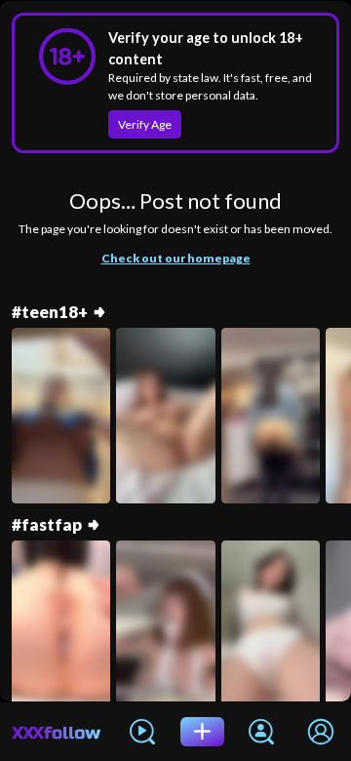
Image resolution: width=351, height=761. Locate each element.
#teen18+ (50, 312)
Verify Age (145, 124)
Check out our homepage (176, 258)
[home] (56, 731)
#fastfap (47, 525)
